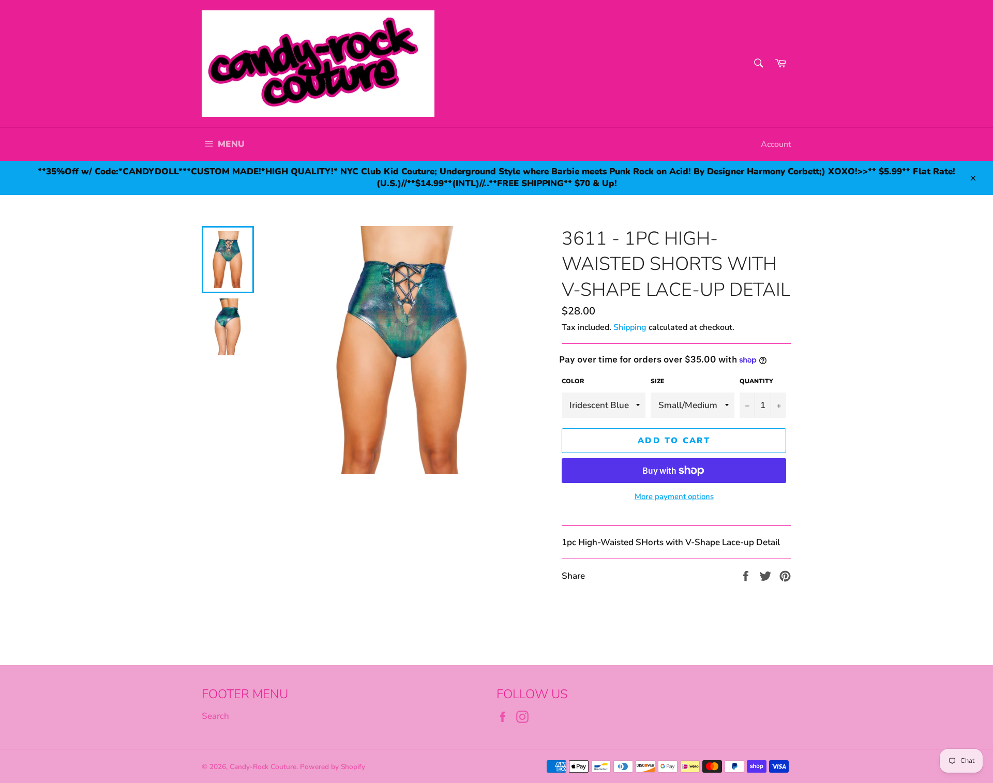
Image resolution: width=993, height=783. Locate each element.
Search (215, 716)
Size (657, 381)
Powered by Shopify (332, 767)
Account (776, 144)
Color (573, 381)
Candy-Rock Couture (263, 767)
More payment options (674, 496)
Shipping (629, 327)
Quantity (756, 381)
